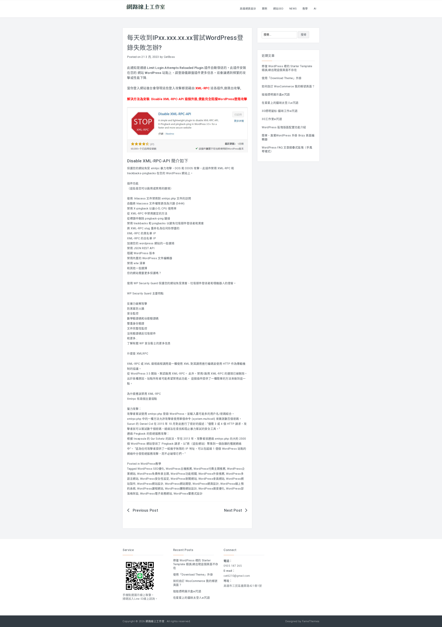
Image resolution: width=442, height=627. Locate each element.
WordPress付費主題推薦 (210, 468)
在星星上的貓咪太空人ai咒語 (280, 102)
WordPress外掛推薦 (211, 473)
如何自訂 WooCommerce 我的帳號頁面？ (288, 86)
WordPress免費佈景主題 (153, 473)
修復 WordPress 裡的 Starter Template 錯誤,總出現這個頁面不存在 (195, 564)
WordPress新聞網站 (184, 478)
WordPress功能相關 (184, 473)
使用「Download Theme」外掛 (282, 78)
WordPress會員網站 (211, 478)
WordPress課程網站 (150, 488)
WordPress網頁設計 (206, 483)
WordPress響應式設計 (188, 493)
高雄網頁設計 (248, 8)
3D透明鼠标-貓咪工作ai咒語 (280, 111)
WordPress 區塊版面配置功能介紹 (284, 127)
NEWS (293, 8)
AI (315, 8)
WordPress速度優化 (211, 488)
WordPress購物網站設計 (181, 488)
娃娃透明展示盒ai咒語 (276, 94)
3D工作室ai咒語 (272, 119)
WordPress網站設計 (150, 483)
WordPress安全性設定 (154, 478)
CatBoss (169, 57)
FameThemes (310, 621)
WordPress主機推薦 (179, 468)
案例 (264, 8)
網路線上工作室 (155, 621)
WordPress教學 (151, 463)
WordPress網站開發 (178, 483)
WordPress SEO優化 (150, 468)
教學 (305, 8)
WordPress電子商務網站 (156, 493)
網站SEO (278, 8)
